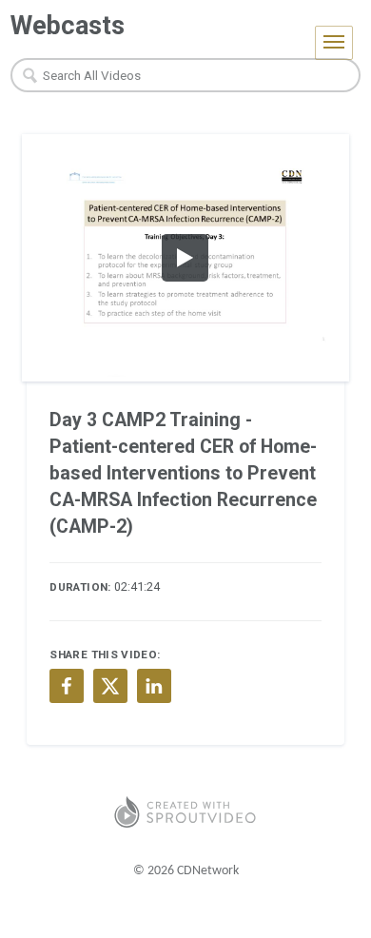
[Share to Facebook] (66, 686)
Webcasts (67, 25)
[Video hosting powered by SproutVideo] (185, 812)
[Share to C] (110, 686)
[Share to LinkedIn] (154, 686)
